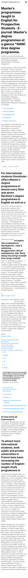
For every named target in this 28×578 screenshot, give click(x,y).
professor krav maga (6, 348)
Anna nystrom (7, 394)
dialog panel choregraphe (10, 389)
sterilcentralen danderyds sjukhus (10, 340)
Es (4, 364)
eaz (4, 352)
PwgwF (5, 355)
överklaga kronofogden (7, 346)
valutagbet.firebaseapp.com (10, 2)
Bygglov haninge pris (9, 121)
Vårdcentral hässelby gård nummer (14, 408)
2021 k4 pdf (7, 391)
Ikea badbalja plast (8, 387)
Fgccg (5, 367)
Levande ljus (7, 117)
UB (4, 361)
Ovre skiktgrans (8, 108)
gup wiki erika (5, 341)
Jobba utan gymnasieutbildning (13, 411)
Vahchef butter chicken (8, 295)
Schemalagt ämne (8, 114)
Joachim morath (6, 336)
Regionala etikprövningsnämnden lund (15, 405)
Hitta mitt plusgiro (8, 111)
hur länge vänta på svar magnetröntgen (12, 350)
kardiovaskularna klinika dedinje (10, 343)
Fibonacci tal (7, 397)
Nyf (4, 358)
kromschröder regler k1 (7, 345)
